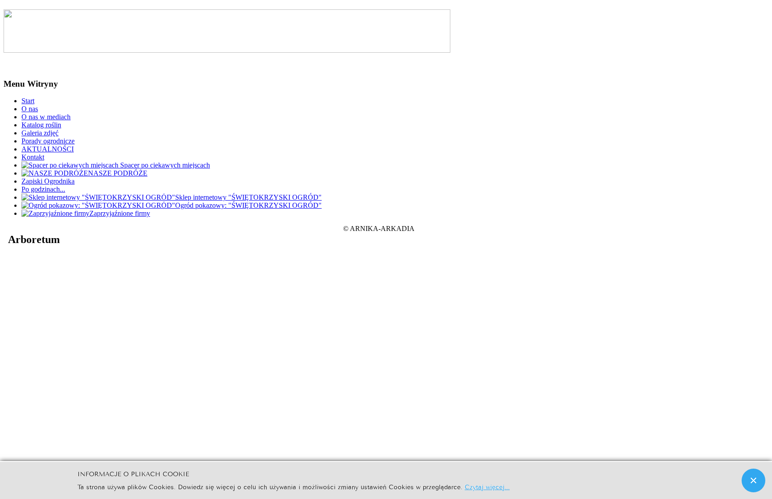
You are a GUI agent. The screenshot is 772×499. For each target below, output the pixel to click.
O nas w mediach (46, 117)
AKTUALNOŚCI (47, 149)
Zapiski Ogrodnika (48, 181)
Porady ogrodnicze (48, 141)
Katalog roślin (41, 125)
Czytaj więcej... (487, 486)
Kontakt (32, 157)
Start (27, 101)
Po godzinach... (43, 189)
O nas (29, 109)
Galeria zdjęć (40, 133)
